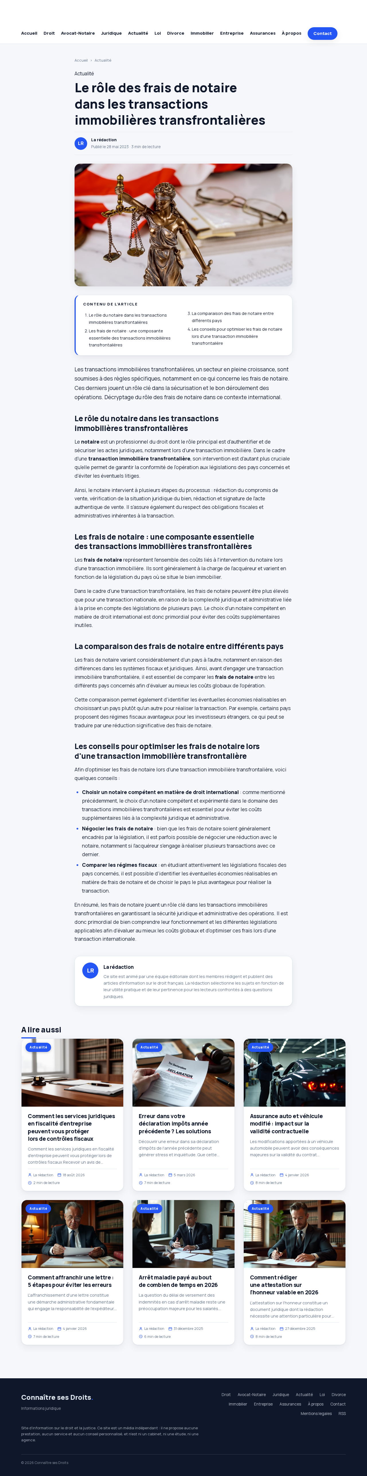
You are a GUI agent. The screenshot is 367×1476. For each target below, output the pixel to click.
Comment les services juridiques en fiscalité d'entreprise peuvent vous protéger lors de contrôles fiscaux (71, 1127)
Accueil (29, 33)
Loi (158, 33)
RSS (342, 1413)
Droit (49, 33)
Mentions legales (316, 1413)
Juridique (111, 33)
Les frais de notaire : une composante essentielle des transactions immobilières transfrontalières (130, 338)
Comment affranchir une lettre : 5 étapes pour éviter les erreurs (71, 1281)
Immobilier (202, 33)
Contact (322, 33)
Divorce (175, 33)
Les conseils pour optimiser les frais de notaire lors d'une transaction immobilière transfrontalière (237, 336)
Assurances (263, 33)
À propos (291, 33)
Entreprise (232, 33)
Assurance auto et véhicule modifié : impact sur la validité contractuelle (286, 1123)
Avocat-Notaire (78, 33)
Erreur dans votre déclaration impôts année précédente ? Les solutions (175, 1123)
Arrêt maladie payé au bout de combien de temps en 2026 (178, 1281)
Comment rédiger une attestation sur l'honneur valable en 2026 (284, 1285)
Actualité (138, 33)
